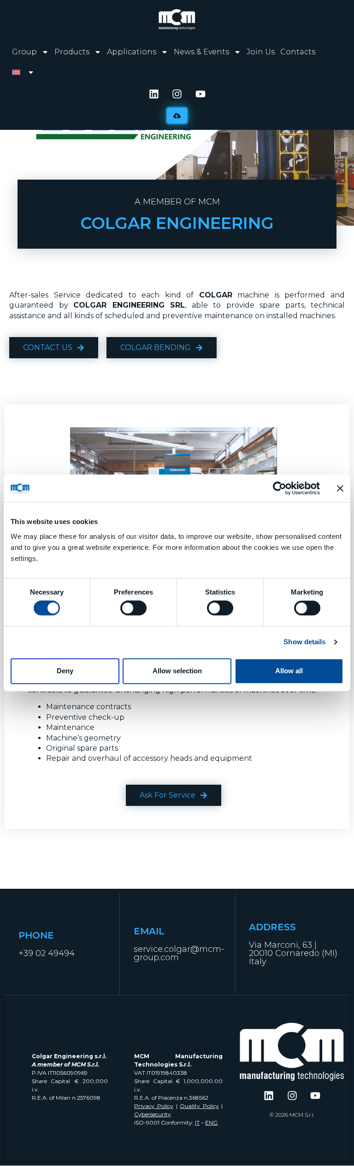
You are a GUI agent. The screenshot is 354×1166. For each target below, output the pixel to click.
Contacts (297, 51)
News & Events (201, 51)
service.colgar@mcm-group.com (179, 953)
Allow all (289, 671)
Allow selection (177, 671)
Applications (131, 51)
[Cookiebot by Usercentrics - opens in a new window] (279, 488)
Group (24, 51)
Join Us (261, 51)
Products (71, 51)
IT (197, 1122)
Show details (304, 642)
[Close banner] (340, 488)
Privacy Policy (153, 1105)
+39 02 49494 (46, 953)
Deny (65, 671)
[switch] (133, 608)
